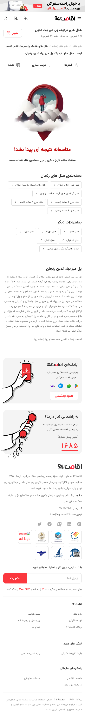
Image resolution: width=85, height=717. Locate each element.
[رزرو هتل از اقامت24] (64, 18)
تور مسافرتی (75, 620)
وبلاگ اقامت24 (74, 627)
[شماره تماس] (25, 18)
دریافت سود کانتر (73, 685)
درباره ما (36, 627)
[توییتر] (39, 523)
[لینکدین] (69, 523)
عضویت (15, 578)
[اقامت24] (70, 466)
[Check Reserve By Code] (15, 18)
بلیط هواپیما (34, 614)
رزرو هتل (77, 614)
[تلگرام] (49, 523)
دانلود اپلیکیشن (64, 396)
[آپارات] (59, 523)
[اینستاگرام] (79, 523)
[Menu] (79, 18)
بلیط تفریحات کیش (71, 653)
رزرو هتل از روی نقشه (29, 620)
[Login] (5, 18)
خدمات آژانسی (74, 678)
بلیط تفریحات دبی (30, 653)
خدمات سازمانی (32, 678)
